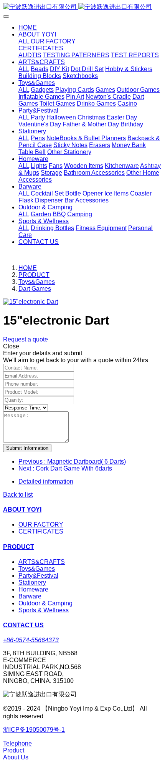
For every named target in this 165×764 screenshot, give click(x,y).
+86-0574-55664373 (31, 640)
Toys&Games (36, 281)
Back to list (18, 494)
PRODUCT (34, 275)
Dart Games (34, 288)
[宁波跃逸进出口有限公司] (82, 7)
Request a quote (25, 339)
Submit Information (27, 448)
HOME (27, 27)
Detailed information (45, 481)
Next (65, 468)
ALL (23, 41)
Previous (72, 461)
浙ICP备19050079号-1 (34, 729)
